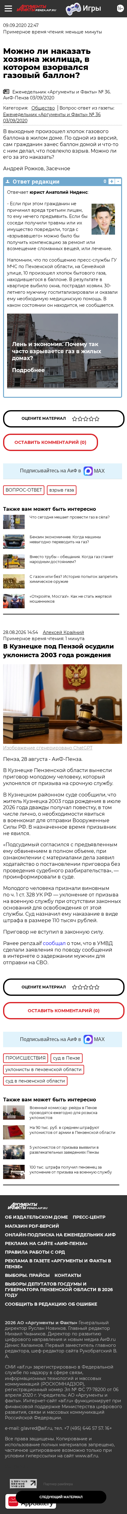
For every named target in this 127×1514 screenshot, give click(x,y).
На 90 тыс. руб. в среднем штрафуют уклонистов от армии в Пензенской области (72, 1130)
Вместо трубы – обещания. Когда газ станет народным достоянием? (71, 559)
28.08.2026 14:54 (20, 632)
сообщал (54, 943)
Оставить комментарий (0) (50, 442)
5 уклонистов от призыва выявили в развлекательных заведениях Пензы (64, 1150)
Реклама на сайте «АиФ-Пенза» (46, 1243)
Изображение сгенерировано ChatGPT (47, 748)
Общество (43, 108)
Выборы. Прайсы (27, 1275)
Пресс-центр (89, 1217)
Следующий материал (61, 1497)
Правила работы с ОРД (35, 1252)
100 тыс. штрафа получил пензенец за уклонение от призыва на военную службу (71, 1169)
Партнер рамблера (58, 1484)
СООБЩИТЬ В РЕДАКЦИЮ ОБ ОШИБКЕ (51, 1304)
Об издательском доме (36, 1217)
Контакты (68, 1275)
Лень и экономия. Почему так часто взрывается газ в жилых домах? (56, 351)
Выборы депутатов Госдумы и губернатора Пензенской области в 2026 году (59, 1289)
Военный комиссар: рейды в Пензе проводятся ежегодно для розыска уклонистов (63, 1112)
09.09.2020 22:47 (21, 25)
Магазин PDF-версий (32, 1226)
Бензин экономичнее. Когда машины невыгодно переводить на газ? (65, 539)
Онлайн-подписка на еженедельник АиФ (60, 1235)
